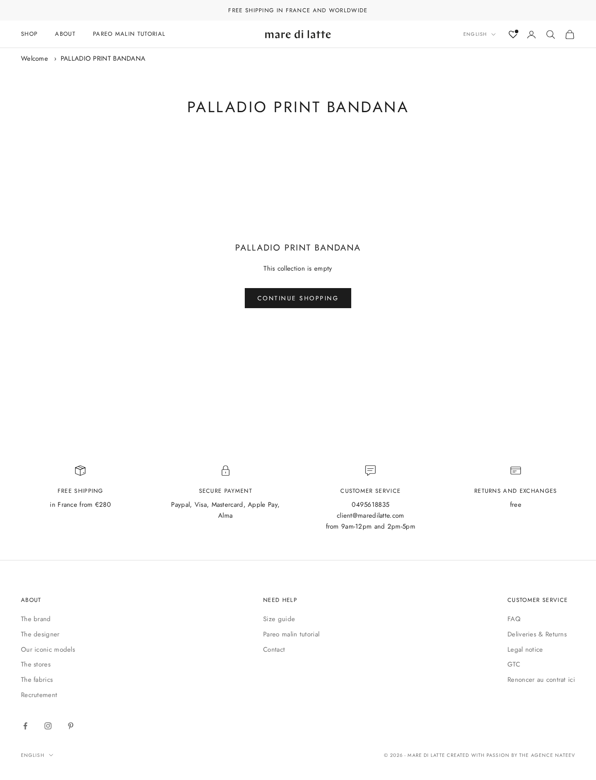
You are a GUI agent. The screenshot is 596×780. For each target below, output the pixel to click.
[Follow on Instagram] (48, 726)
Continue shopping (298, 298)
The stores (36, 664)
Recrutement (39, 695)
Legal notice (525, 649)
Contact (274, 649)
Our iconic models (48, 649)
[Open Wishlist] (513, 34)
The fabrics (37, 679)
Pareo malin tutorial (291, 634)
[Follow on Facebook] (25, 726)
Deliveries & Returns (537, 634)
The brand (36, 619)
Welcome (34, 58)
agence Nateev (553, 755)
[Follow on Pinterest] (70, 726)
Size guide (279, 619)
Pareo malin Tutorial (129, 34)
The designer (40, 634)
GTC (513, 664)
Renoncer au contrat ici (541, 679)
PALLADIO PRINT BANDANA (103, 58)
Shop (29, 34)
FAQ (514, 619)
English (475, 34)
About (65, 34)
